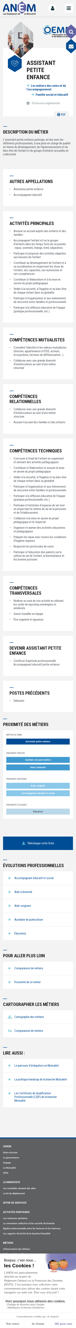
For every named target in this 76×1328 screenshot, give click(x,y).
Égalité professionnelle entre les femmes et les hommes (32, 1228)
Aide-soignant (38, 785)
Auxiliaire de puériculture (38, 760)
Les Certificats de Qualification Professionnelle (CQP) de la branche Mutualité (35, 1096)
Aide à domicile (38, 767)
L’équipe (7, 1162)
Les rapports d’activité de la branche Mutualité (26, 1233)
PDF (63, 114)
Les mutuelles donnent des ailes (19, 1188)
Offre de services (15, 1202)
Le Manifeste (11, 1182)
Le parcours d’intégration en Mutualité (36, 1065)
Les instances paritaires (15, 1218)
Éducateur (38, 811)
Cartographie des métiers (29, 1017)
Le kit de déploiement (14, 1193)
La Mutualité (9, 1167)
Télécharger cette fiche (40, 843)
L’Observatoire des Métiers (16, 1248)
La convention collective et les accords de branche (29, 1223)
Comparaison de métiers (28, 1031)
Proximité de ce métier (27, 982)
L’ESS (5, 1172)
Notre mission (10, 1152)
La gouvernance (11, 1157)
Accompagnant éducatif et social (38, 793)
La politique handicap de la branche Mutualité (40, 1079)
